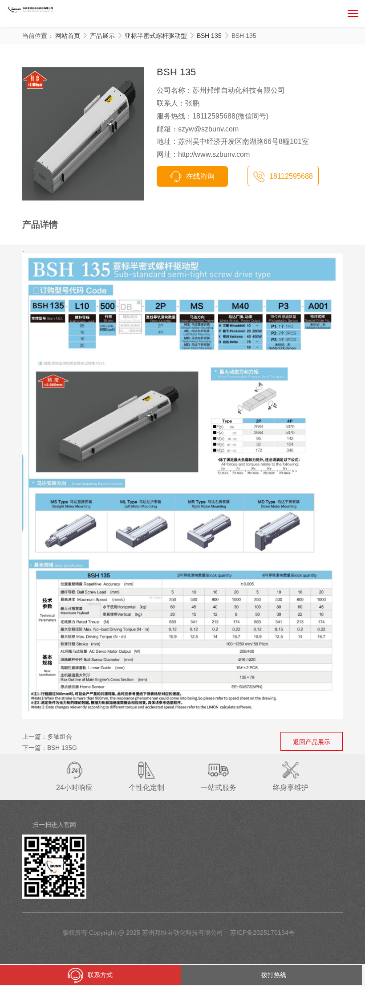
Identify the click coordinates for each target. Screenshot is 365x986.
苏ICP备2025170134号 (262, 932)
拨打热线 (273, 974)
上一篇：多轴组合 (47, 736)
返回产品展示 (311, 741)
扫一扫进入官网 (54, 824)
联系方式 (100, 974)
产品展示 (102, 35)
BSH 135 (209, 35)
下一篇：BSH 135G (49, 747)
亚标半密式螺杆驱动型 (156, 35)
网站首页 (67, 35)
